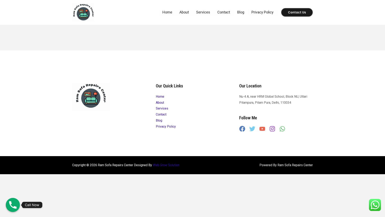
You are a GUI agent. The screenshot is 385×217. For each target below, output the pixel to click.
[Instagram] (272, 129)
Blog (240, 12)
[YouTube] (262, 129)
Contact (223, 12)
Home (167, 12)
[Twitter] (252, 129)
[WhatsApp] (282, 129)
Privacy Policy (262, 12)
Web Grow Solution (166, 165)
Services (203, 12)
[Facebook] (242, 129)
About (184, 12)
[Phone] (13, 205)
